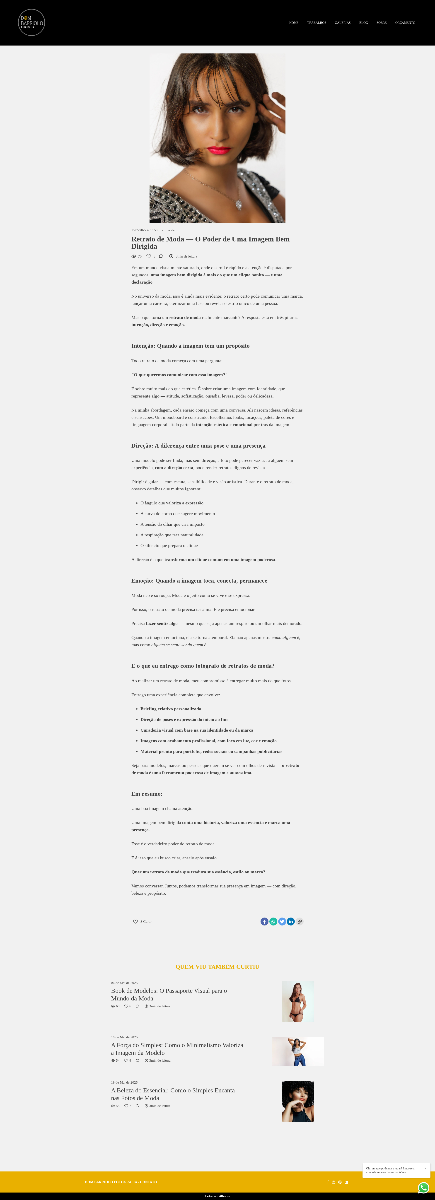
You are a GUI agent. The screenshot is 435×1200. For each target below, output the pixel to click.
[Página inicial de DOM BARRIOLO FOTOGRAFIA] (31, 23)
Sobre (382, 22)
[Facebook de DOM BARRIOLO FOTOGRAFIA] (328, 1182)
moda (170, 230)
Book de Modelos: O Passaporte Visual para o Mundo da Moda (169, 994)
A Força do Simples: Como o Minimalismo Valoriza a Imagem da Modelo (177, 1048)
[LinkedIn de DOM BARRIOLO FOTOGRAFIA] (346, 1182)
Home (294, 22)
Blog (363, 22)
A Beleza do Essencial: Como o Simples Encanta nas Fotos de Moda (173, 1094)
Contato (148, 1182)
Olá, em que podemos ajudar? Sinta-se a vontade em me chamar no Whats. (390, 1170)
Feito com (217, 1196)
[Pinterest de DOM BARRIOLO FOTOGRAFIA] (340, 1182)
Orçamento (405, 22)
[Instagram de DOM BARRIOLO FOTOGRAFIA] (333, 1182)
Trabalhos (316, 22)
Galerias (343, 22)
